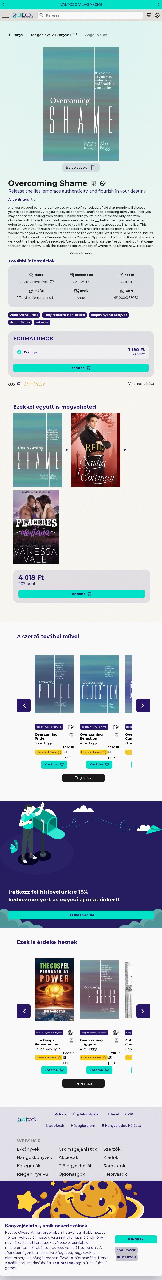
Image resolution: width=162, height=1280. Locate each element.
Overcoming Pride (46, 737)
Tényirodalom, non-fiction (38, 298)
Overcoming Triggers (91, 1042)
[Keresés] (41, 15)
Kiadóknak (55, 1126)
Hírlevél (112, 1114)
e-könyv (42, 322)
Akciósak (68, 1157)
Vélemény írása (141, 384)
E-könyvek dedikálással (122, 1126)
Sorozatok (115, 1165)
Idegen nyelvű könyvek (51, 35)
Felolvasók (115, 1174)
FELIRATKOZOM (81, 915)
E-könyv (16, 35)
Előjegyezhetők (76, 1165)
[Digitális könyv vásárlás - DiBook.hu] (24, 15)
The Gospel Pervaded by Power (46, 1042)
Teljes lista (83, 778)
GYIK (129, 1114)
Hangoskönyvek (34, 1157)
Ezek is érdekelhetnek (47, 942)
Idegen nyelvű (32, 1174)
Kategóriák (29, 1165)
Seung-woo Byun (48, 1049)
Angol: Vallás (96, 35)
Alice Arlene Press (36, 282)
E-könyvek (28, 1149)
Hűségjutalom (83, 1126)
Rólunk (60, 1114)
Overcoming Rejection (91, 737)
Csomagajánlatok (78, 1149)
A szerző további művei (48, 636)
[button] (24, 705)
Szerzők (112, 1149)
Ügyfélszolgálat (86, 1114)
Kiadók (111, 1157)
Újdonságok (72, 1174)
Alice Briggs (18, 199)
